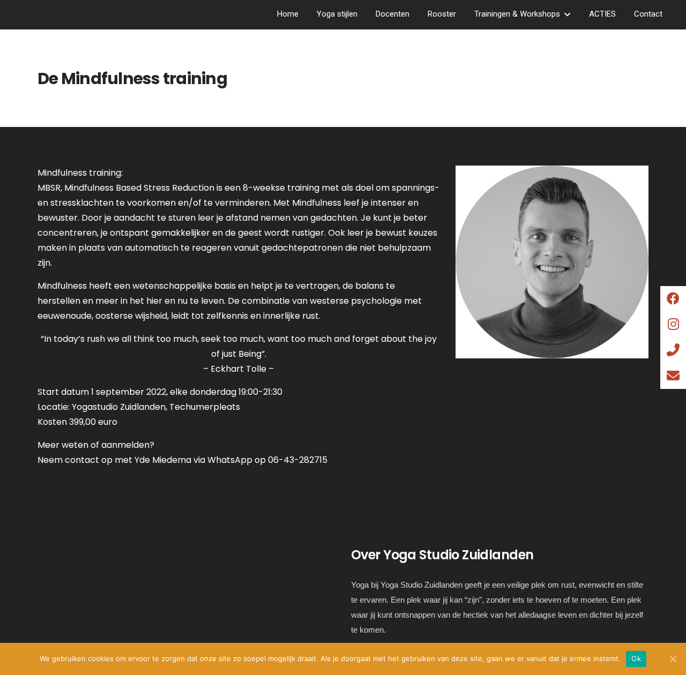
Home (288, 14)
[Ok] (672, 659)
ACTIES (602, 14)
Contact (648, 14)
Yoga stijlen (337, 14)
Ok (636, 658)
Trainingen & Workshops (517, 14)
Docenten (392, 14)
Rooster (442, 14)
